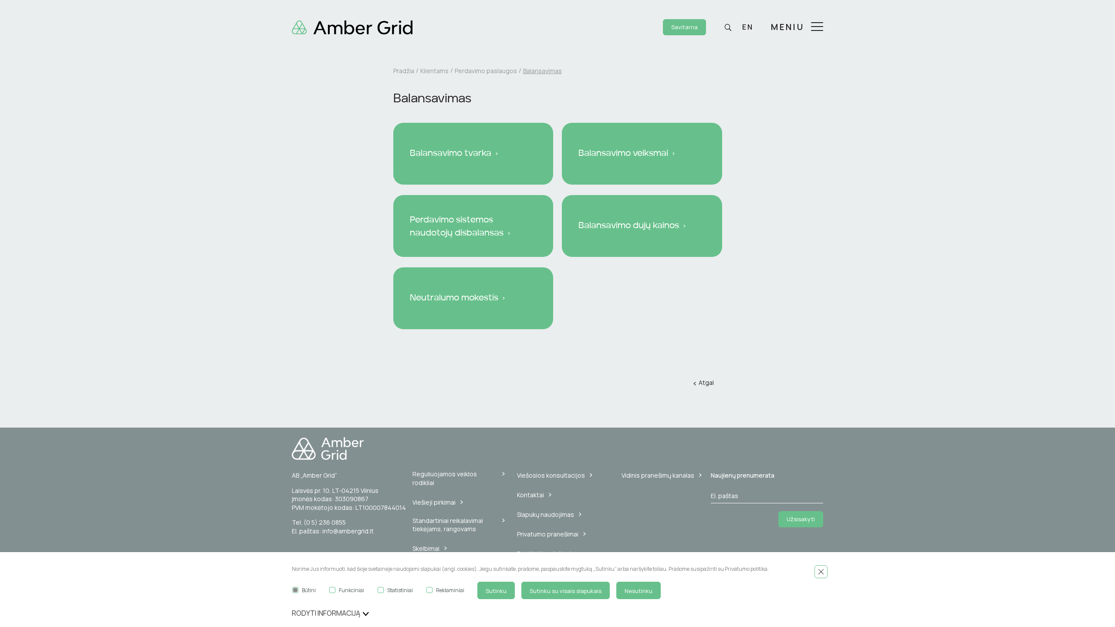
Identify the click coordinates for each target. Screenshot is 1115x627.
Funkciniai (351, 590)
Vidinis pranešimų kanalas (658, 475)
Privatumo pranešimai (547, 534)
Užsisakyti (801, 519)
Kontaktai (530, 495)
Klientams (434, 71)
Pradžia (403, 71)
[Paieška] (727, 27)
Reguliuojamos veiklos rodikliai (444, 478)
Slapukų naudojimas (545, 514)
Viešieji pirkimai (434, 502)
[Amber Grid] (352, 26)
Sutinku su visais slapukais (565, 591)
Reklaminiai (450, 590)
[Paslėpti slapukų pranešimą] (821, 571)
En (747, 27)
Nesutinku (638, 591)
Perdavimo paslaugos (486, 71)
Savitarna (684, 27)
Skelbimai (425, 548)
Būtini (309, 590)
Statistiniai (400, 590)
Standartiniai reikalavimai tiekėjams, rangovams (447, 524)
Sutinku (496, 591)
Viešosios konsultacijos (551, 475)
